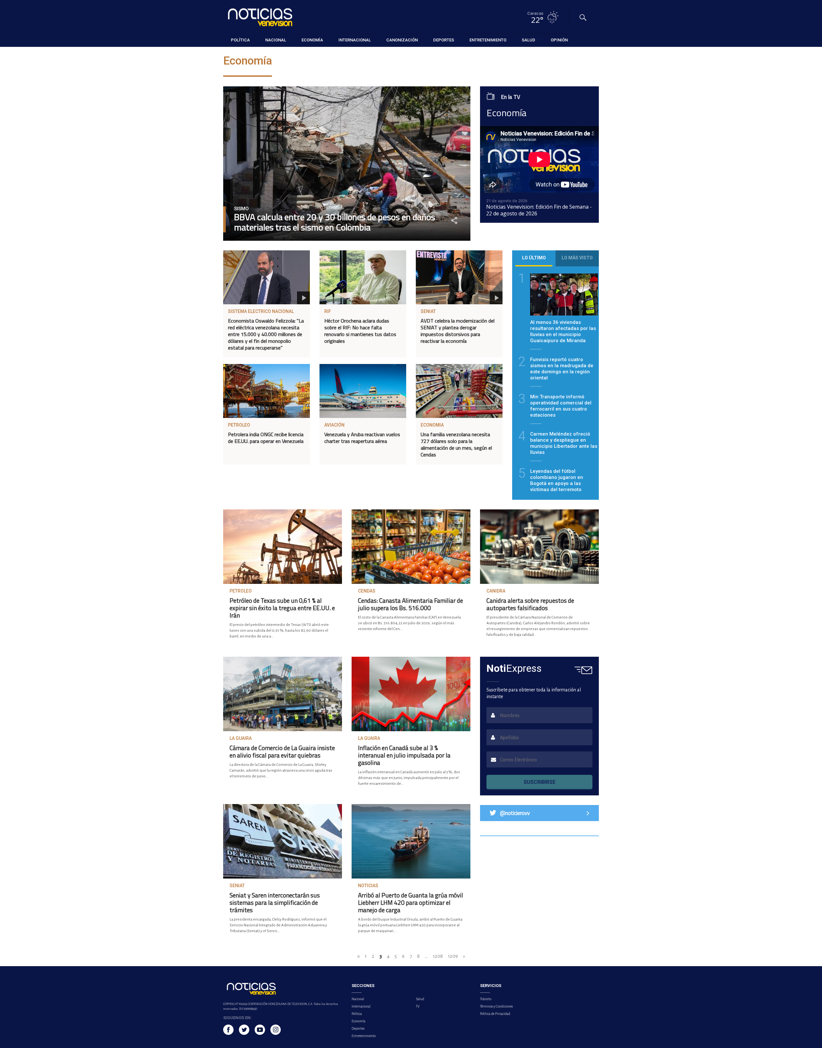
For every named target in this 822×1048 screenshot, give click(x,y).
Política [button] (240, 40)
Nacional (358, 999)
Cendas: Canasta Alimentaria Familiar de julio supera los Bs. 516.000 (410, 604)
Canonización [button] (402, 40)
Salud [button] (528, 40)
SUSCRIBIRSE (539, 782)
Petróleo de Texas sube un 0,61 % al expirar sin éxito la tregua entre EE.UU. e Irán (282, 608)
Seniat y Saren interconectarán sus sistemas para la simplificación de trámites (275, 902)
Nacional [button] (275, 40)
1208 (438, 956)
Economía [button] (312, 40)
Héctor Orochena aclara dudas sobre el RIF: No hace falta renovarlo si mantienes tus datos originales (360, 331)
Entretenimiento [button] (487, 40)
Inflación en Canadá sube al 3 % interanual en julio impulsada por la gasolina (404, 755)
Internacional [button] (354, 40)
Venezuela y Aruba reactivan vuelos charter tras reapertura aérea (362, 437)
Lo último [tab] (534, 257)
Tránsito (485, 999)
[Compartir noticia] (454, 220)
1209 (453, 956)
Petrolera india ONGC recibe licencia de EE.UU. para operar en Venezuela (265, 437)
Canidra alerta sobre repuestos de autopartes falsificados (530, 604)
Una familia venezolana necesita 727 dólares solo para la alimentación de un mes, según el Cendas (456, 444)
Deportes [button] (443, 40)
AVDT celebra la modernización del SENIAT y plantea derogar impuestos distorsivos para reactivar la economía (457, 331)
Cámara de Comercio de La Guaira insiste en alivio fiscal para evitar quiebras (282, 751)
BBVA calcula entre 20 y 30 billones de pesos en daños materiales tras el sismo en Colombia (334, 222)
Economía (358, 1021)
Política (357, 1014)
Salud (420, 999)
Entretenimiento (364, 1036)
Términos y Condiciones (496, 1006)
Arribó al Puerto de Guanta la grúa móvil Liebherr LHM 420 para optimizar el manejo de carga (410, 902)
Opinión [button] (559, 40)
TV (418, 1006)
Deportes (358, 1028)
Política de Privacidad (495, 1014)
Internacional (361, 1006)
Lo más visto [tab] (577, 257)
